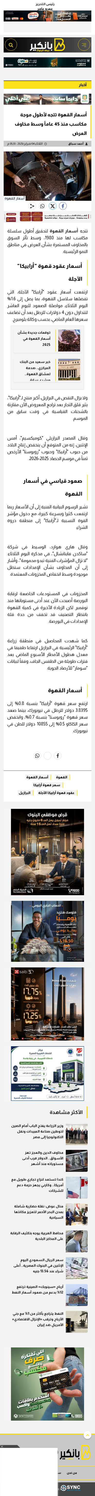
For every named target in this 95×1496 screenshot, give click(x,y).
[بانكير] (47, 43)
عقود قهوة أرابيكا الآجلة (56, 793)
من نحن (72, 1473)
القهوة (61, 777)
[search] (11, 45)
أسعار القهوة (64, 231)
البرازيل (24, 793)
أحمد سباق (76, 143)
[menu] (84, 45)
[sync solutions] (70, 1489)
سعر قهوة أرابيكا (46, 785)
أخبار (82, 85)
